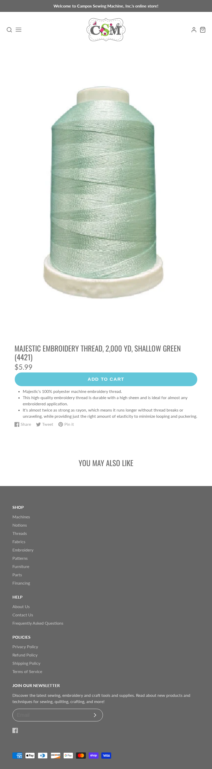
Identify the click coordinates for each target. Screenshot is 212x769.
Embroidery (22, 549)
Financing (21, 582)
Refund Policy (24, 654)
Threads (19, 533)
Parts (17, 574)
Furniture (20, 566)
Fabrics (18, 541)
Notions (19, 524)
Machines (21, 516)
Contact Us (22, 614)
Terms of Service (27, 671)
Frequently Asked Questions (37, 623)
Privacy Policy (25, 646)
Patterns (20, 558)
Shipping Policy (26, 663)
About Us (21, 606)
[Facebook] (15, 730)
